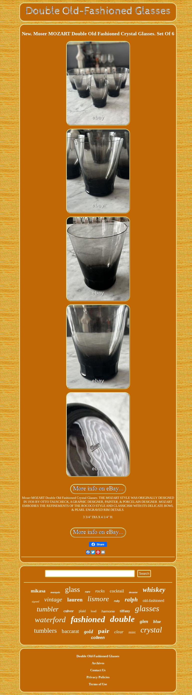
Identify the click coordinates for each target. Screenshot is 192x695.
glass (72, 589)
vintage (53, 599)
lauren (74, 599)
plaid (82, 611)
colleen (98, 637)
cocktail (117, 590)
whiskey (154, 589)
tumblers (45, 630)
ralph (131, 599)
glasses (147, 608)
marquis (55, 592)
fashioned (88, 619)
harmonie (108, 611)
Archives (98, 663)
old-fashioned (153, 600)
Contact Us (98, 670)
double (122, 619)
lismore (98, 599)
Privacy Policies (98, 677)
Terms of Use (98, 684)
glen (144, 621)
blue (157, 621)
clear (119, 631)
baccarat (70, 631)
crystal (151, 629)
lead (93, 611)
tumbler (47, 609)
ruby (117, 601)
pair (103, 630)
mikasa (38, 590)
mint (132, 632)
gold (88, 631)
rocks (100, 591)
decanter (133, 592)
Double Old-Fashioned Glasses (97, 656)
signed (35, 601)
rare (87, 591)
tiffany (125, 611)
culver (69, 611)
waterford (50, 619)
